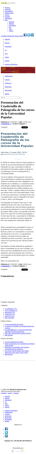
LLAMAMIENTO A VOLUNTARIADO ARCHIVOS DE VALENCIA (18, 330)
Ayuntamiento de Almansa (14, 154)
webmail (16, 393)
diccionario (8, 90)
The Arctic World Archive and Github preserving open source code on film (17, 351)
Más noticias (9, 335)
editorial (7, 39)
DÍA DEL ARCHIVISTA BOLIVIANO (18, 333)
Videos (11, 31)
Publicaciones (9, 13)
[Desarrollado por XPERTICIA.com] (18, 452)
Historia (11, 24)
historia (7, 43)
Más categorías (9, 318)
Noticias (7, 7)
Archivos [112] (9, 316)
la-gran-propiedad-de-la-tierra (14, 324)
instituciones (9, 76)
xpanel (10, 393)
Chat (10, 29)
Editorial (11, 22)
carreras (7, 79)
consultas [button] (4, 393)
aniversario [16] (10, 312)
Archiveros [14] (10, 314)
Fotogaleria (12, 25)
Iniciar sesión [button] (19, 36)
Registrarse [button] (10, 36)
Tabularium (8, 18)
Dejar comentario (6, 272)
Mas (6, 20)
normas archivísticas (11, 64)
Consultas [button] (4, 36)
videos (7, 57)
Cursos (7, 15)
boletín (7, 94)
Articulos (8, 9)
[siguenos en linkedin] (32, 36)
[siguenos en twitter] (28, 36)
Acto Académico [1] (11, 310)
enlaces (7, 61)
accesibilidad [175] (11, 309)
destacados (8, 87)
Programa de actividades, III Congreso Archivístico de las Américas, (17, 348)
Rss (10, 27)
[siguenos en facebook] (25, 36)
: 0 (6, 124)
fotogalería (8, 46)
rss (5, 50)
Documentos (9, 11)
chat (6, 53)
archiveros (8, 83)
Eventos (7, 16)
